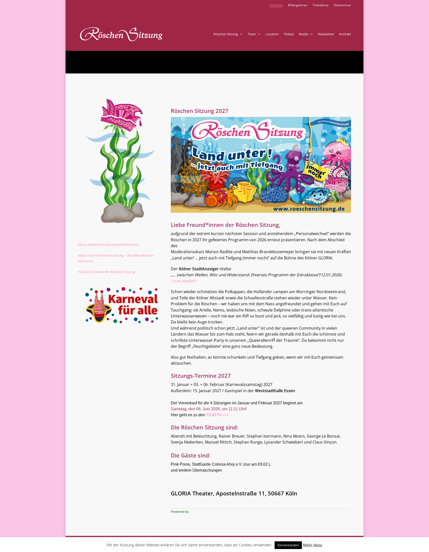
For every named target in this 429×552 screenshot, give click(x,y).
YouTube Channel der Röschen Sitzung (106, 272)
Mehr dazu (312, 544)
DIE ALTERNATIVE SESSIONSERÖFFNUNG (108, 244)
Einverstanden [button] (288, 545)
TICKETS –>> (217, 414)
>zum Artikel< (183, 281)
